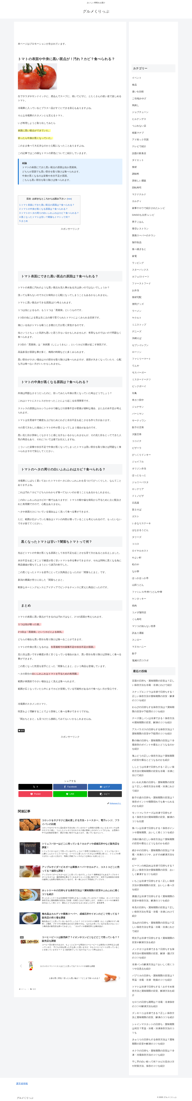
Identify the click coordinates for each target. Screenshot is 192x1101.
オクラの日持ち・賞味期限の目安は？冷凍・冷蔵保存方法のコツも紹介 (153, 1052)
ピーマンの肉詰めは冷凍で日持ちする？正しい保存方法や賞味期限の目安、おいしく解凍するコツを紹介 (153, 869)
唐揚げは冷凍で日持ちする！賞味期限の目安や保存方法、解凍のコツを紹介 (153, 898)
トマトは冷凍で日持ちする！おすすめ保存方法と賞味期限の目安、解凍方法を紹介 (153, 990)
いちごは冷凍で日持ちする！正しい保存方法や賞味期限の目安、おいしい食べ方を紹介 (153, 885)
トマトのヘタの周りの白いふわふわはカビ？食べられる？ (49, 213)
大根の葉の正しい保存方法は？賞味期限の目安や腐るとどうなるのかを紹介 (153, 841)
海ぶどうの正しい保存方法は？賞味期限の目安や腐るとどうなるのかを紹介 (153, 757)
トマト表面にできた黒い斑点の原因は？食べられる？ (46, 205)
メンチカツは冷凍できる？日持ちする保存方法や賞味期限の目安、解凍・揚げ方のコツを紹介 (153, 953)
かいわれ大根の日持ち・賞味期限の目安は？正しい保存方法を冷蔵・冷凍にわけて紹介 (153, 786)
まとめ (23, 221)
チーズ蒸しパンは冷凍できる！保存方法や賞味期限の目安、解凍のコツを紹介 (153, 720)
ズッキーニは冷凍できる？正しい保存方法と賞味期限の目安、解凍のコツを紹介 (153, 1015)
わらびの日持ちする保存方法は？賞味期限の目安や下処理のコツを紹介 (153, 709)
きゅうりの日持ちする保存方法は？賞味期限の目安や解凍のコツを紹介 (153, 1041)
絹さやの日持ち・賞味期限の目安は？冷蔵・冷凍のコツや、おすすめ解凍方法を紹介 (153, 854)
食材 (22, 730)
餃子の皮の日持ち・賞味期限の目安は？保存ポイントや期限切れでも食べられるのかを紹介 (153, 801)
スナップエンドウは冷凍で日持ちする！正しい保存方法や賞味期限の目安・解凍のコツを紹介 (153, 696)
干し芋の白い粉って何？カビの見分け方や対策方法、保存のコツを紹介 (153, 1063)
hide (69, 199)
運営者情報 (22, 1083)
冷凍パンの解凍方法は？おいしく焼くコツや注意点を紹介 (153, 966)
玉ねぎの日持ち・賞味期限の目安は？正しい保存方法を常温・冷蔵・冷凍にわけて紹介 (153, 927)
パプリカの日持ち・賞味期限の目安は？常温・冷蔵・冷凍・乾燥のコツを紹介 (153, 977)
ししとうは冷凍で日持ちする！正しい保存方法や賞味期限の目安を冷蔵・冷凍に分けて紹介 (153, 771)
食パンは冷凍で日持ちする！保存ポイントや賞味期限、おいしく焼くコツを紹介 (153, 830)
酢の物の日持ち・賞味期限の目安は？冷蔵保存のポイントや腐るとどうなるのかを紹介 (153, 744)
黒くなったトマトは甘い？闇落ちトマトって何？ (44, 217)
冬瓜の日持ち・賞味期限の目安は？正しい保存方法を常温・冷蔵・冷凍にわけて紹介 (153, 911)
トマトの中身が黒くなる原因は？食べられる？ (43, 209)
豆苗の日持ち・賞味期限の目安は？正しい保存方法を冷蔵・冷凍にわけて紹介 (153, 682)
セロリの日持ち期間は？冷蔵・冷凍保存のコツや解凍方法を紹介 (153, 1004)
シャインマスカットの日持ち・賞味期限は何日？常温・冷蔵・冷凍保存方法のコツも (153, 1028)
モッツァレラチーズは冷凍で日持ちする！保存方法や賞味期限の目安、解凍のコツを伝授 (153, 817)
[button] (105, 794)
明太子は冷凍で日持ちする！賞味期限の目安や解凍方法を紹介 (153, 940)
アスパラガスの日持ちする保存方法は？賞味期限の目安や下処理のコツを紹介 (153, 731)
